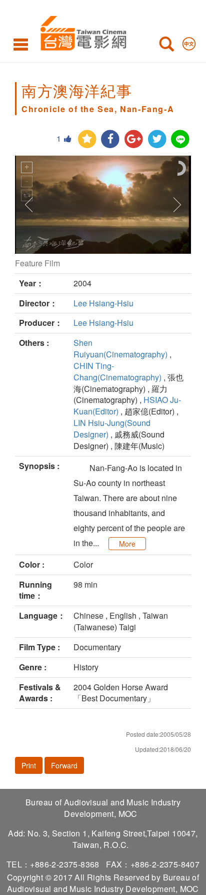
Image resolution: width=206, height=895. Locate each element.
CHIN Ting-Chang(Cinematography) (118, 371)
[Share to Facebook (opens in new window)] (110, 139)
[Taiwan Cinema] (80, 31)
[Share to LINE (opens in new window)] (180, 139)
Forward (64, 765)
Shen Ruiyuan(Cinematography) (121, 348)
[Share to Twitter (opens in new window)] (157, 139)
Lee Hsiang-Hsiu (104, 303)
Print (29, 765)
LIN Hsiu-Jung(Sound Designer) (112, 428)
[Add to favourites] (87, 139)
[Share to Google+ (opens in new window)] (133, 139)
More (127, 544)
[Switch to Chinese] (189, 42)
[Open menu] (20, 44)
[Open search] (166, 46)
